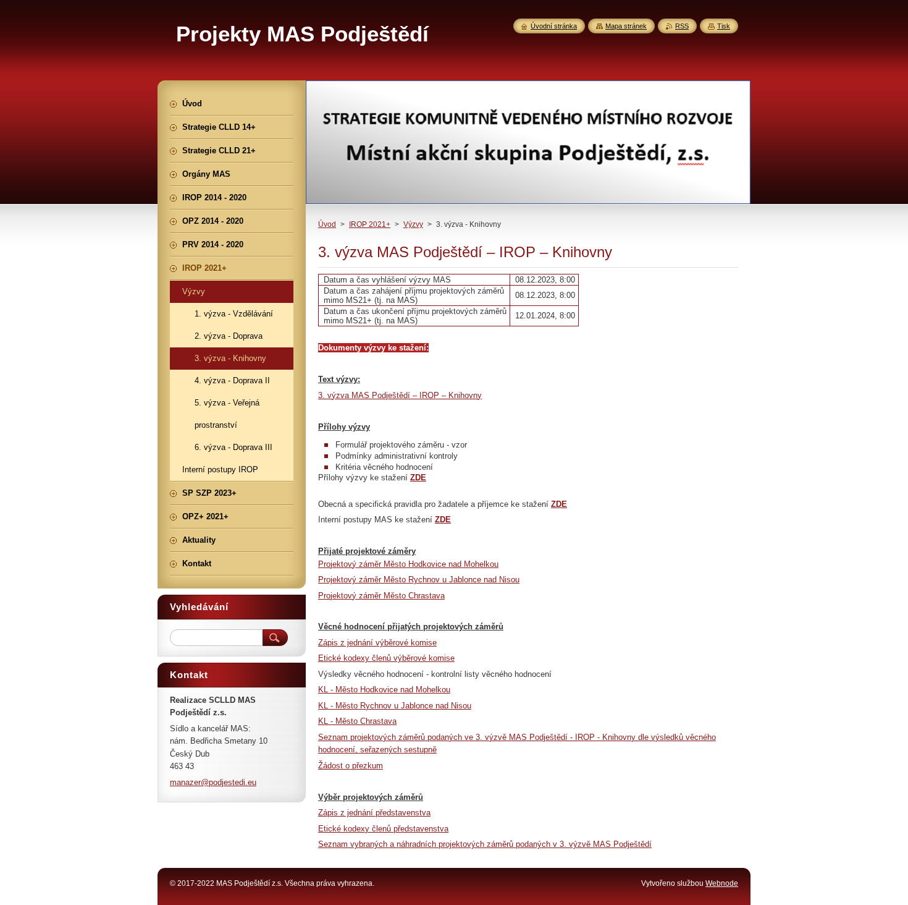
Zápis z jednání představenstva (374, 812)
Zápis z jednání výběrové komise (377, 642)
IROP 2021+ (369, 224)
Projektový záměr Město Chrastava (381, 595)
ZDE (418, 477)
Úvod (327, 224)
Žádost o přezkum (350, 765)
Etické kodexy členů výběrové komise (386, 658)
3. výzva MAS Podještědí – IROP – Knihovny (400, 395)
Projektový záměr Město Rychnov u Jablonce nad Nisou (418, 579)
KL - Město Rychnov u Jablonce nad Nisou (394, 705)
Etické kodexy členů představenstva (383, 828)
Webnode (721, 883)
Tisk (723, 26)
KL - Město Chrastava (357, 721)
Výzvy (413, 224)
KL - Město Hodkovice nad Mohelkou (384, 689)
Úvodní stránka (554, 26)
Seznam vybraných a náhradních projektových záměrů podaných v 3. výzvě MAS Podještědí (485, 844)
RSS (682, 26)
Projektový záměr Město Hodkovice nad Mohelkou (408, 564)
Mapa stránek (626, 26)
